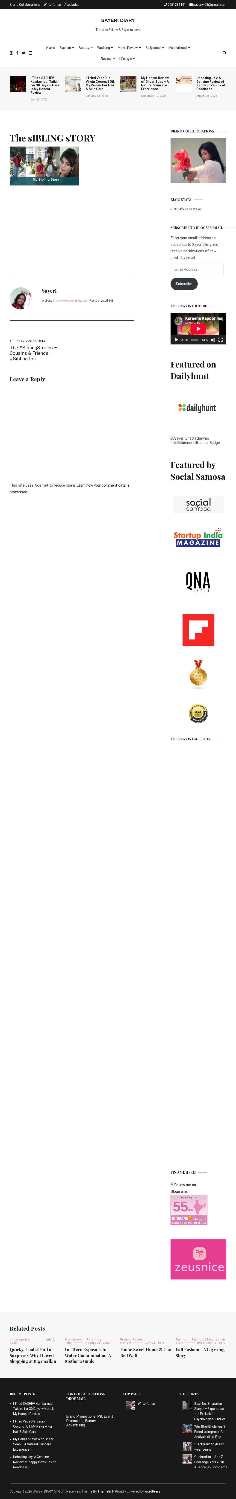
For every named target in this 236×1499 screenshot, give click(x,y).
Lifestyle (125, 59)
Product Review (131, 1339)
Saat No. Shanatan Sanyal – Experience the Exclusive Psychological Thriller (209, 1411)
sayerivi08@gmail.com (84, 1412)
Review (106, 59)
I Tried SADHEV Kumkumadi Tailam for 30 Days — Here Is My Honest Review (44, 85)
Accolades (71, 4)
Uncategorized (21, 1339)
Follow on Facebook (190, 739)
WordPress (152, 1491)
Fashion (65, 48)
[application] (198, 328)
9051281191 (76, 1407)
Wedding (103, 48)
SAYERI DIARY (118, 20)
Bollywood (153, 48)
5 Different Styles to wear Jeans (209, 1446)
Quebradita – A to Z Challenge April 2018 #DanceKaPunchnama (210, 1462)
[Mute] (213, 340)
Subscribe (184, 284)
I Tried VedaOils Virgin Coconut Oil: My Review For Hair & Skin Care (100, 83)
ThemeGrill (105, 1491)
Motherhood (177, 48)
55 (180, 1206)
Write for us (52, 4)
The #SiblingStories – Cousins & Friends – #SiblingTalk (33, 350)
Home (50, 48)
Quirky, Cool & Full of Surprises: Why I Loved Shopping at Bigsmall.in (33, 1355)
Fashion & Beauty (204, 1339)
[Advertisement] (72, 222)
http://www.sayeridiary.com (70, 300)
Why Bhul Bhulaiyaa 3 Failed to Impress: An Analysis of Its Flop (209, 1432)
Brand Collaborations (25, 4)
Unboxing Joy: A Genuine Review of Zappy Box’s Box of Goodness (211, 83)
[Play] (176, 340)
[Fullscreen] (220, 340)
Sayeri (49, 290)
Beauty (84, 48)
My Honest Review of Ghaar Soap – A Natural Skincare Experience (155, 83)
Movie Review (128, 48)
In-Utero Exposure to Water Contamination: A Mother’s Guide (88, 1355)
